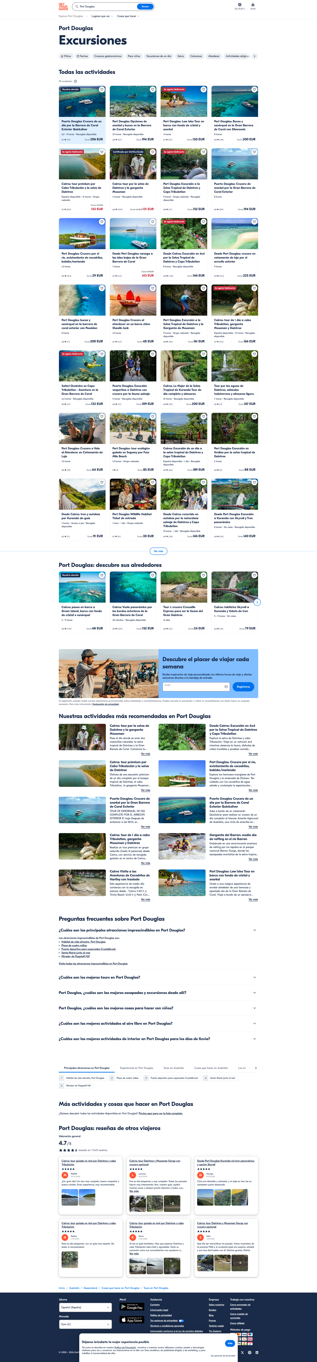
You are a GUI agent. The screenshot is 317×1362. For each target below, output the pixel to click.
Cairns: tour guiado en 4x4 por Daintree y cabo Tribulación (89, 1162)
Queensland (90, 1288)
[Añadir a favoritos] (102, 89)
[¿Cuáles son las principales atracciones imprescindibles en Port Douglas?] (254, 930)
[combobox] (104, 6)
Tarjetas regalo (216, 1325)
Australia (74, 1288)
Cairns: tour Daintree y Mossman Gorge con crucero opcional (154, 1162)
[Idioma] (239, 4)
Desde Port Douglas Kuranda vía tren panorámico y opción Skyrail (225, 1162)
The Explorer (215, 1331)
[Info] (75, 81)
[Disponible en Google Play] (132, 1307)
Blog (211, 1315)
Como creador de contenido (239, 1316)
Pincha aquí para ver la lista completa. (161, 1113)
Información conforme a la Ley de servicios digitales (176, 1331)
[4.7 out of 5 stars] (69, 1150)
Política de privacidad (161, 1315)
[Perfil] (253, 4)
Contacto (155, 1304)
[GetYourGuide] (63, 6)
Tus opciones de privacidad (164, 1320)
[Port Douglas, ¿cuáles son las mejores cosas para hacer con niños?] (254, 1008)
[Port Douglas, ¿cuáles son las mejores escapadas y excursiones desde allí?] (254, 992)
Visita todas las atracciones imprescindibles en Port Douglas (93, 963)
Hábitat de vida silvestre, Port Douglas (83, 941)
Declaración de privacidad (105, 704)
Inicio (62, 1288)
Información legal (159, 1310)
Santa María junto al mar (75, 952)
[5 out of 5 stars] (91, 1169)
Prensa (212, 1320)
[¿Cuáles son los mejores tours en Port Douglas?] (254, 977)
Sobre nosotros (216, 1304)
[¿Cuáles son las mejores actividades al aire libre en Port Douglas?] (254, 1023)
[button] (82, 115)
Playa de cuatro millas (74, 945)
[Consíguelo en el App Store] (132, 1320)
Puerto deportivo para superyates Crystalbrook (88, 949)
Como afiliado (237, 1323)
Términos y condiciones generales (167, 1325)
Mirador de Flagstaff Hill (75, 956)
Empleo (212, 1310)
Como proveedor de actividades (240, 1306)
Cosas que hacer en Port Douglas (120, 1288)
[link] (82, 115)
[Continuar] (257, 602)
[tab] (87, 1068)
